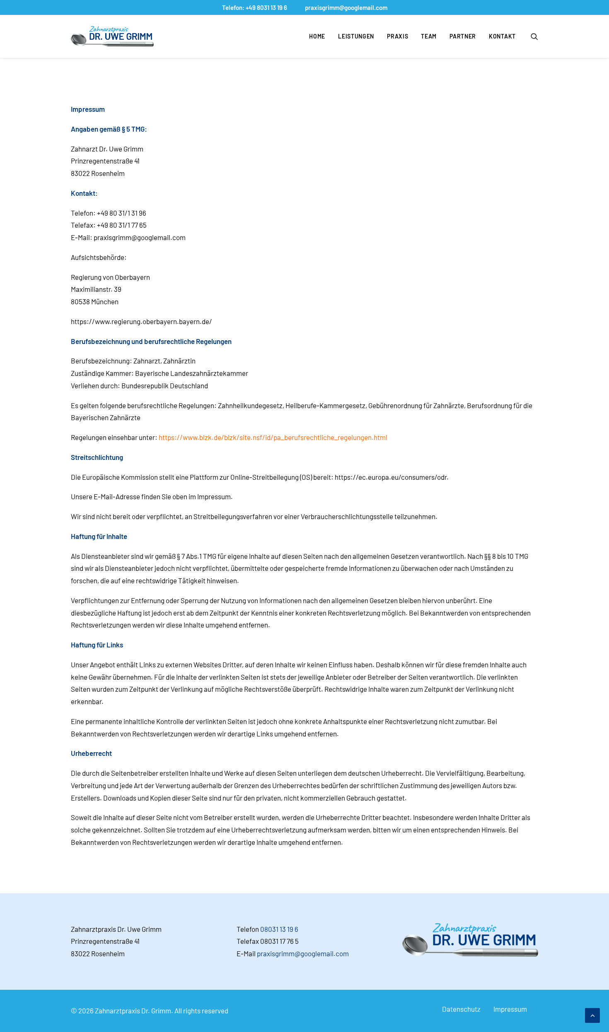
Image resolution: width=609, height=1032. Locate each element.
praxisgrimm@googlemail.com (346, 7)
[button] (534, 36)
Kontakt (502, 36)
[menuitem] (317, 36)
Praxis (397, 36)
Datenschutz (461, 1009)
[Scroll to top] (592, 1014)
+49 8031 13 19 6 (266, 7)
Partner (463, 36)
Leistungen (356, 36)
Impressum (510, 1009)
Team (429, 36)
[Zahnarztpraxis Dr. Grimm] (112, 36)
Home (317, 36)
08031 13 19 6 (279, 929)
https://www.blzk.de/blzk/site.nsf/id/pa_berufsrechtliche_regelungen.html (273, 437)
